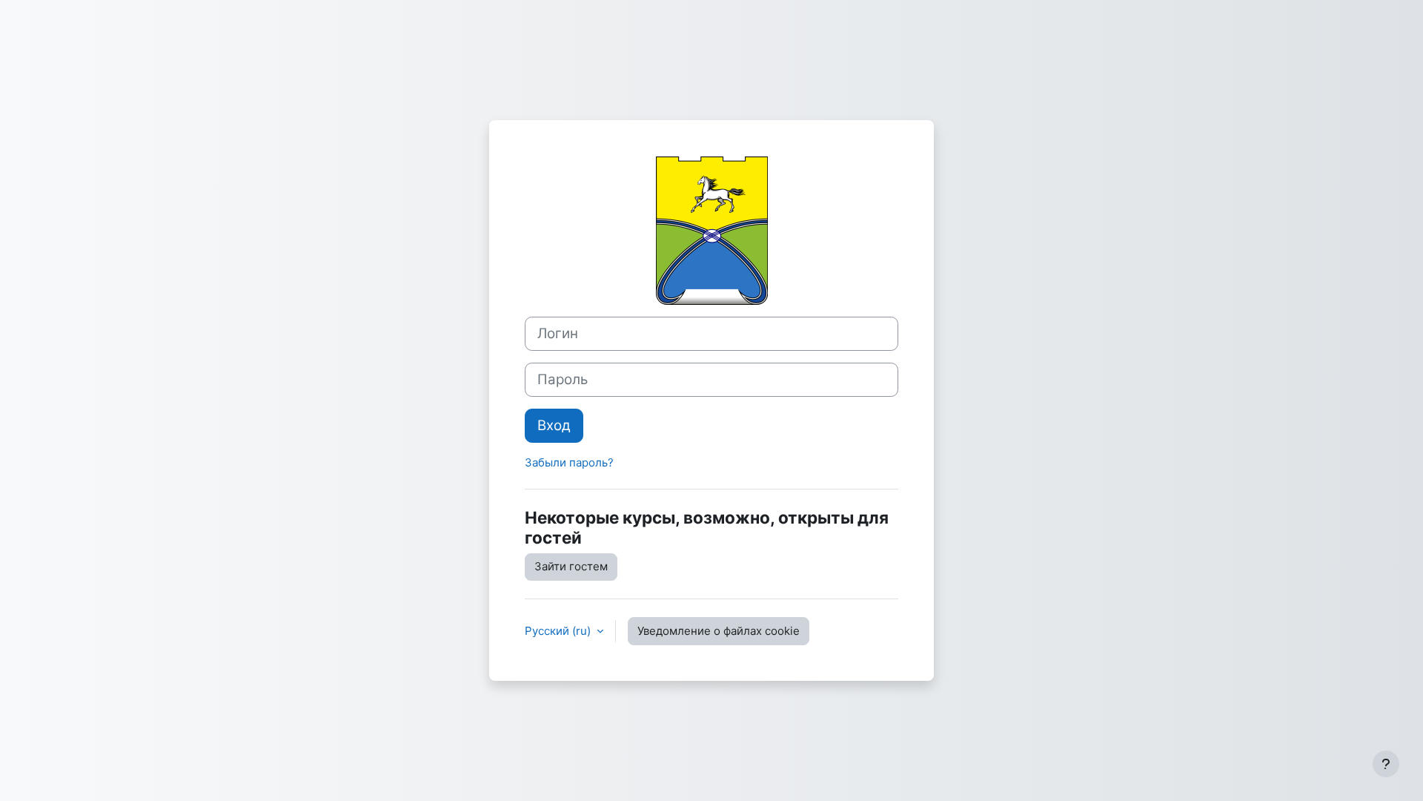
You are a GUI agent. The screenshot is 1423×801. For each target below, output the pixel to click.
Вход (554, 425)
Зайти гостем (571, 566)
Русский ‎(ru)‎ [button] (559, 631)
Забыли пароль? (569, 462)
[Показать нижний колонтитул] (1386, 764)
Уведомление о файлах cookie (718, 631)
